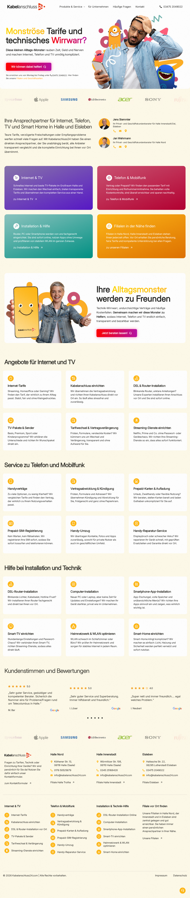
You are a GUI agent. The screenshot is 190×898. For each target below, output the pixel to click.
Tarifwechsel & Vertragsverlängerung (94, 428)
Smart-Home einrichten (148, 633)
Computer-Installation (85, 591)
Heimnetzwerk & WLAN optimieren (93, 633)
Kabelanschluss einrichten (87, 386)
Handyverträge (17, 488)
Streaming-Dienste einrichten (152, 428)
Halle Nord (57, 754)
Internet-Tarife (17, 386)
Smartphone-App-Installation (152, 591)
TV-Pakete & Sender (21, 428)
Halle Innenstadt (106, 754)
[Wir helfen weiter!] (183, 891)
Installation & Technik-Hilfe (112, 806)
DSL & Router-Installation (149, 386)
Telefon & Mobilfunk (62, 806)
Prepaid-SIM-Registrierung (25, 531)
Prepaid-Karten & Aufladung (151, 488)
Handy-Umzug (80, 531)
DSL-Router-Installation (23, 591)
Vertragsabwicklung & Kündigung (92, 488)
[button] (87, 718)
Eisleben (147, 754)
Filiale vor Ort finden (154, 806)
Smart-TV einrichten (21, 633)
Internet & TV (12, 806)
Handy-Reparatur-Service (150, 531)
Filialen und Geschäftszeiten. (29, 78)
